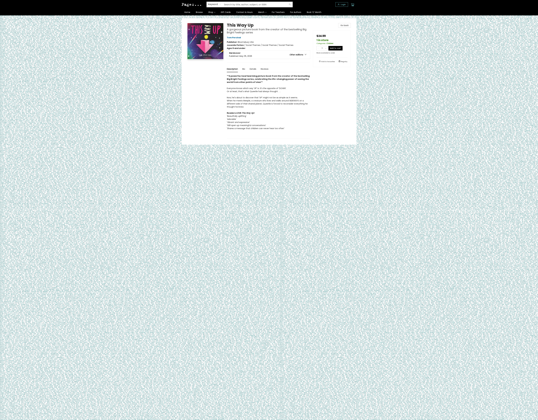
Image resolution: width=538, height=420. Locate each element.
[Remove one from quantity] (318, 48)
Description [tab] (232, 69)
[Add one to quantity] (326, 48)
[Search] (290, 4)
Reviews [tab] (264, 69)
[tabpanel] (268, 106)
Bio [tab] (243, 69)
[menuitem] (187, 12)
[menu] (269, 12)
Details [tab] (253, 69)
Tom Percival (234, 37)
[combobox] (215, 4)
